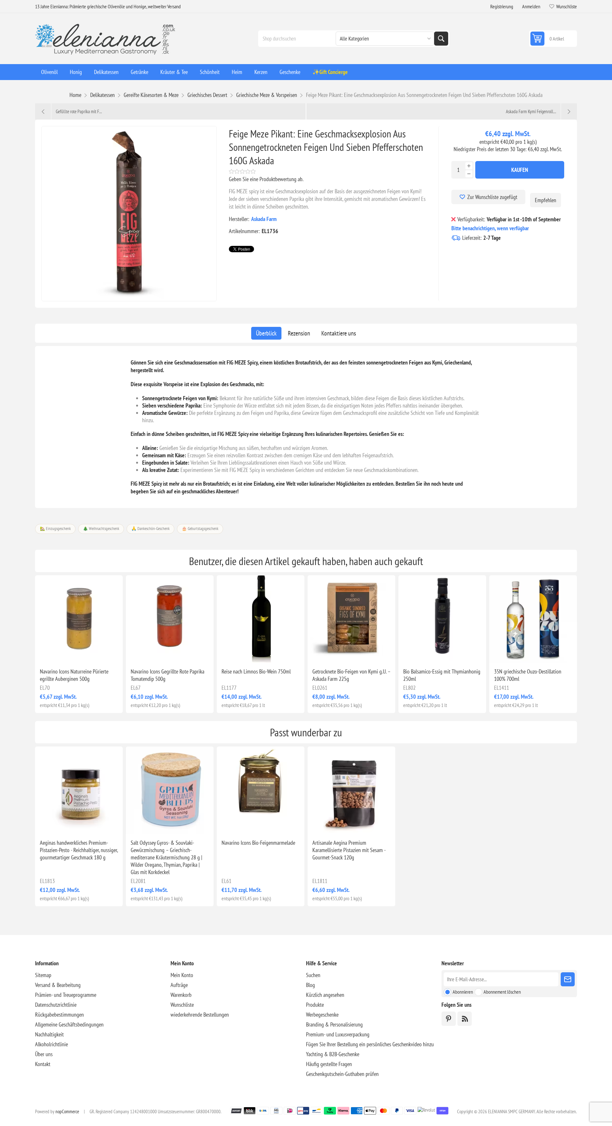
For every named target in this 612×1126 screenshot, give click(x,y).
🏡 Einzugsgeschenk (55, 528)
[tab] (266, 333)
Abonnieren (463, 992)
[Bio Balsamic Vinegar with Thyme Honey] (442, 619)
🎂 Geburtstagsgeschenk (200, 528)
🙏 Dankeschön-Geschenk (150, 528)
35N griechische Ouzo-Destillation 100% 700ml (527, 675)
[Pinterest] (448, 1019)
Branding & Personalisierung (334, 1024)
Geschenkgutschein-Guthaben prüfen (342, 1074)
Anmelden (531, 6)
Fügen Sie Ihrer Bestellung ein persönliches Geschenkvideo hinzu (370, 1044)
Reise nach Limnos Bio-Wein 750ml (256, 671)
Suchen (441, 39)
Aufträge (179, 985)
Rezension (299, 333)
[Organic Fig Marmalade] (260, 790)
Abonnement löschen (502, 992)
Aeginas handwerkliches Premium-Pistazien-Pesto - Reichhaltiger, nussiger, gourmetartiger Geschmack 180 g (79, 850)
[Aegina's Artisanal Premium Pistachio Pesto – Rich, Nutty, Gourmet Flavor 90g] (79, 790)
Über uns (44, 1054)
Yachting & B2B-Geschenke (332, 1054)
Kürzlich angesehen (325, 994)
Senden (568, 979)
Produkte (315, 1004)
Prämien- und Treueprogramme (65, 994)
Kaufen (519, 169)
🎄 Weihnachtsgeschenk (101, 528)
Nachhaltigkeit (49, 1034)
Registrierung (501, 6)
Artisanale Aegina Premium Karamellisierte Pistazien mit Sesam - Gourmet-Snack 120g (348, 850)
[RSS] (464, 1019)
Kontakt (42, 1064)
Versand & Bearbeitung (58, 985)
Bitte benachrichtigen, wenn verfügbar (490, 228)
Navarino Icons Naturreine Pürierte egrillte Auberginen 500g (74, 675)
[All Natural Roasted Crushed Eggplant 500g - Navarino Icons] (79, 619)
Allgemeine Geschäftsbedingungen (69, 1024)
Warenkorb (181, 994)
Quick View (64, 652)
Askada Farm (264, 219)
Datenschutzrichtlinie (55, 1004)
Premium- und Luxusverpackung (337, 1034)
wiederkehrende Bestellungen (200, 1014)
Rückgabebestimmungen (59, 1014)
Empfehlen (545, 200)
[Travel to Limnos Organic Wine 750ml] (260, 619)
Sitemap (43, 975)
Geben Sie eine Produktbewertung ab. (266, 179)
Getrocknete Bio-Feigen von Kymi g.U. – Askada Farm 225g (351, 675)
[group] (351, 619)
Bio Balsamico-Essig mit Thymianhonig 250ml (441, 675)
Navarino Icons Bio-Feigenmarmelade (258, 842)
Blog (310, 985)
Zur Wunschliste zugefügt (492, 197)
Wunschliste (182, 1004)
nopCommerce (67, 1111)
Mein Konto (182, 975)
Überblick (266, 333)
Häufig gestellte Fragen (329, 1064)
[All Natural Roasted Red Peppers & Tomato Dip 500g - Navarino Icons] (170, 619)
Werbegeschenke (322, 1014)
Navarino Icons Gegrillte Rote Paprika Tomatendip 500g (167, 675)
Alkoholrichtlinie (51, 1044)
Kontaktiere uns (338, 333)
